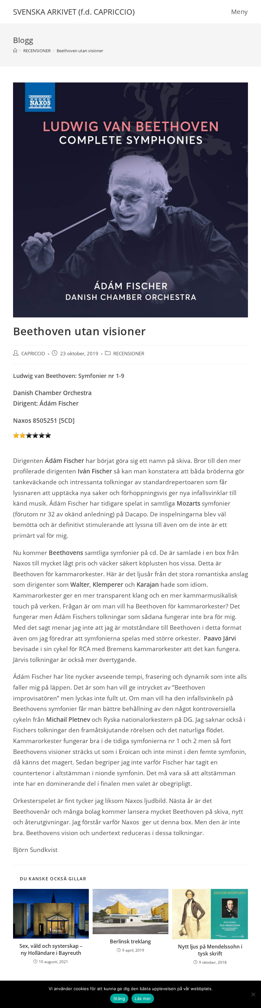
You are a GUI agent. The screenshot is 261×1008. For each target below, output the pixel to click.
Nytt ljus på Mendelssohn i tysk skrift (210, 950)
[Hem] (15, 50)
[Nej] (253, 994)
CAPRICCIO (33, 354)
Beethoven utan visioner (80, 50)
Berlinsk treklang (130, 941)
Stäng (119, 998)
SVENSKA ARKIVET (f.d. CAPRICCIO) (74, 11)
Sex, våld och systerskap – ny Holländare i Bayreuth (50, 949)
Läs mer (143, 998)
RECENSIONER (128, 354)
